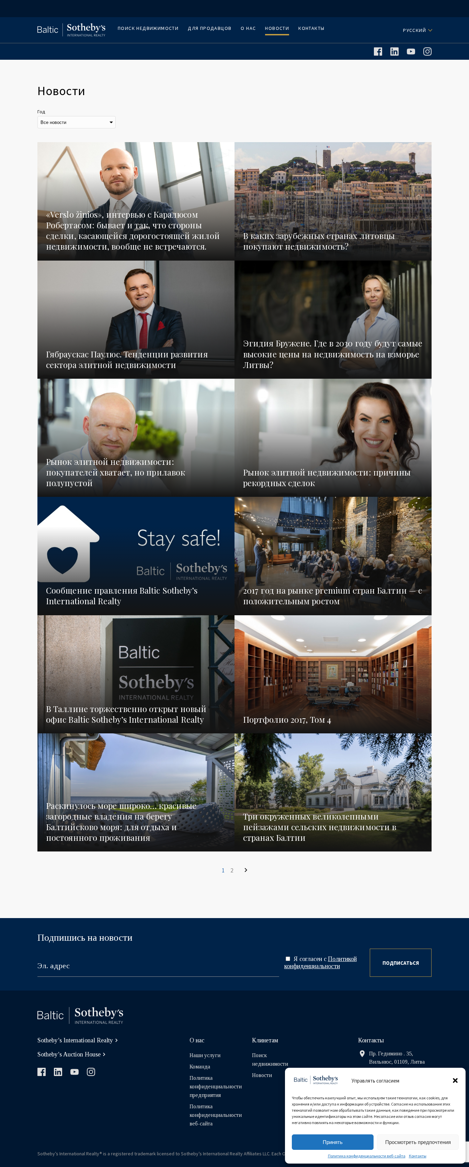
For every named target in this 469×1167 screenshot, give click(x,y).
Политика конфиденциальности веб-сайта (366, 1155)
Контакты (417, 1155)
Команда (200, 1066)
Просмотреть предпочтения (418, 1142)
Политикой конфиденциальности (320, 963)
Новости (277, 28)
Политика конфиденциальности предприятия (216, 1086)
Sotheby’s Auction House (69, 1054)
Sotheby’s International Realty (75, 1040)
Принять (333, 1142)
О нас (248, 28)
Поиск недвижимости (148, 28)
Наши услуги (205, 1055)
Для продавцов (209, 28)
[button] (455, 1080)
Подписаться (400, 963)
